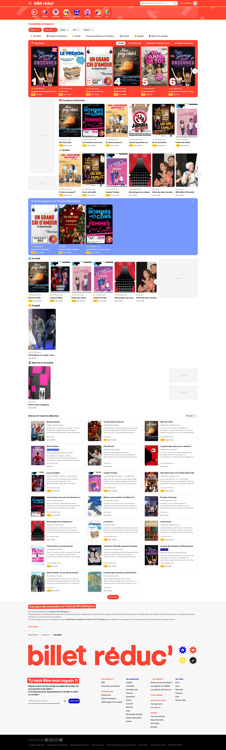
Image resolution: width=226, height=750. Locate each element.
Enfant (129, 700)
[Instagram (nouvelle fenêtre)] (182, 660)
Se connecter (186, 3)
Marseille (179, 690)
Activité (129, 707)
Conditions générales (36, 745)
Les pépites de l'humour (161, 690)
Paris (177, 682)
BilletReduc (33, 635)
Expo (128, 711)
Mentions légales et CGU (79, 745)
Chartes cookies (97, 745)
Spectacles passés (134, 714)
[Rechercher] (175, 3)
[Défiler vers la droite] (109, 13)
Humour (129, 693)
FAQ (103, 682)
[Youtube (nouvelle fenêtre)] (193, 650)
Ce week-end (156, 704)
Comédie (130, 686)
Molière (154, 727)
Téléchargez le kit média (111, 702)
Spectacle (130, 697)
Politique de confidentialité (57, 745)
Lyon (177, 686)
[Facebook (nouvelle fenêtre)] (182, 650)
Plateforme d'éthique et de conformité (121, 745)
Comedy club (132, 690)
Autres (128, 721)
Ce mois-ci (155, 707)
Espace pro (106, 695)
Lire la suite (33, 626)
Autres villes (180, 700)
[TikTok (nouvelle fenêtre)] (193, 660)
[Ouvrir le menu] (30, 3)
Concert (129, 704)
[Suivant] (195, 71)
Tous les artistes (158, 716)
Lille (177, 697)
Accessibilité (143, 745)
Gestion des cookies (158, 745)
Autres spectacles (133, 718)
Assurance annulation (110, 686)
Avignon (45, 635)
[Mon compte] (195, 3)
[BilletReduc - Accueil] (44, 3)
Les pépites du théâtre (160, 686)
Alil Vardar (155, 723)
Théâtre (129, 682)
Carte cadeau (156, 695)
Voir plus (113, 597)
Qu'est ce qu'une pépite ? (162, 682)
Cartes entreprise (108, 698)
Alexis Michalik (157, 720)
